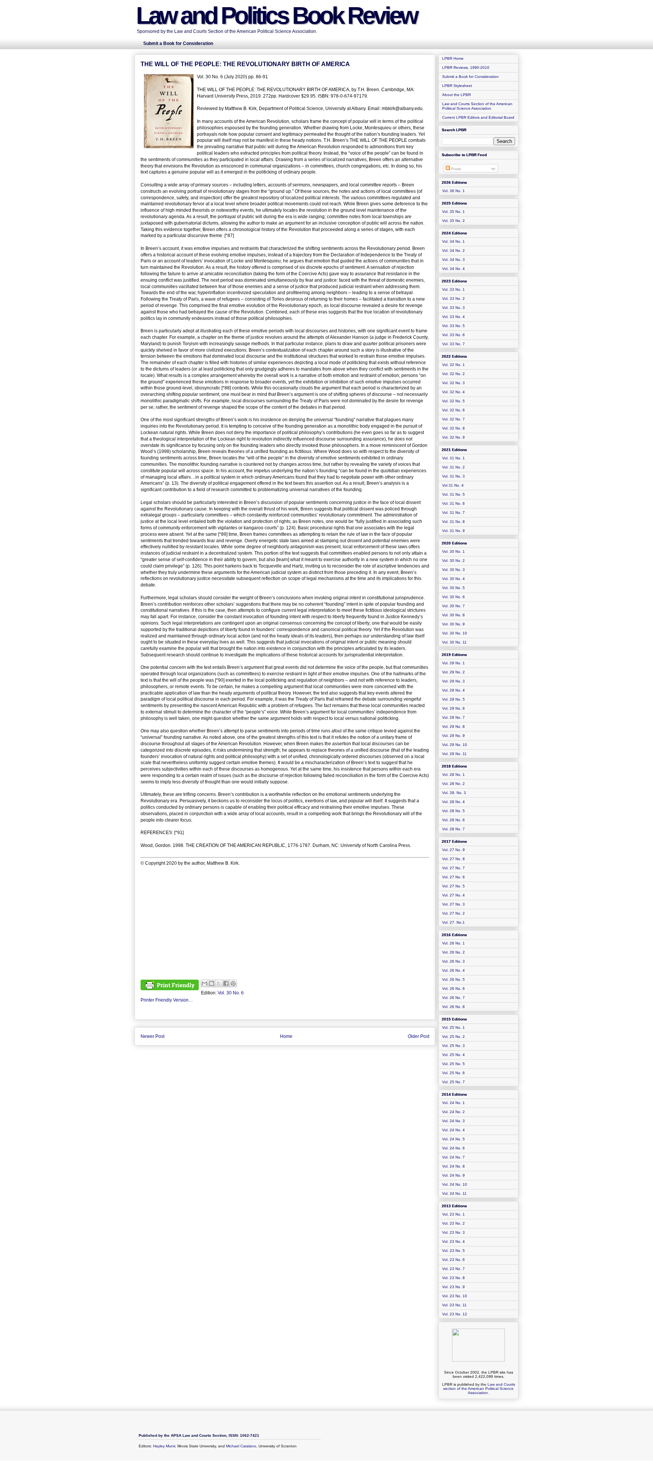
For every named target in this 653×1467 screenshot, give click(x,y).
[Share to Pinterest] (233, 983)
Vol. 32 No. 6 (453, 410)
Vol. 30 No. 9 (453, 624)
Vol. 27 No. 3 (453, 904)
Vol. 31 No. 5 (453, 494)
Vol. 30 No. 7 (453, 606)
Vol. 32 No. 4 (453, 392)
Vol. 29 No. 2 (453, 672)
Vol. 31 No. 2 (453, 467)
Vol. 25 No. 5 (453, 1064)
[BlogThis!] (211, 983)
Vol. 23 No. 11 (454, 1305)
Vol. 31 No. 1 (453, 458)
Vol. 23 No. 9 (453, 1287)
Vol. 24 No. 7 (453, 1157)
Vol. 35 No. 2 (453, 221)
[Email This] (204, 983)
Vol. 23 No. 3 (453, 1232)
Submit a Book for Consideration (470, 76)
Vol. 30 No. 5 (453, 588)
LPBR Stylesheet (457, 86)
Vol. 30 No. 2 (453, 560)
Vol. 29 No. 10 (454, 745)
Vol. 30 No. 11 (454, 642)
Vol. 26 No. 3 (453, 961)
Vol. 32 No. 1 (453, 365)
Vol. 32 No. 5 (453, 401)
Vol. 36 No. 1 (453, 191)
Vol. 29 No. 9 (453, 736)
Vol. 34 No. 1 (453, 241)
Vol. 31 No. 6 (453, 503)
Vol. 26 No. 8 (453, 1007)
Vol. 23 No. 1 (453, 1214)
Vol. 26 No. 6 (453, 988)
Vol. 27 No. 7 (453, 868)
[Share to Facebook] (226, 983)
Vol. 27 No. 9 (453, 850)
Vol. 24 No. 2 (453, 1112)
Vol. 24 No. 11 (454, 1193)
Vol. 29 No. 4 (453, 690)
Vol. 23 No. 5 (453, 1250)
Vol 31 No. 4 (453, 485)
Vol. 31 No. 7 (453, 512)
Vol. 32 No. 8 (453, 428)
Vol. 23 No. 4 (453, 1241)
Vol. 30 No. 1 (453, 551)
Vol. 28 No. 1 (453, 774)
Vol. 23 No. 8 (453, 1278)
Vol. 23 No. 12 (454, 1314)
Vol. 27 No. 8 (453, 859)
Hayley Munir (164, 1446)
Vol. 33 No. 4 (453, 317)
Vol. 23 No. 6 (453, 1260)
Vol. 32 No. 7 (453, 419)
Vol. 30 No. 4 (453, 579)
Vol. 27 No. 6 (453, 877)
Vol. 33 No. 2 (453, 298)
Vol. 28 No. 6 (453, 820)
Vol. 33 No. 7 (453, 344)
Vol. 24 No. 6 (453, 1148)
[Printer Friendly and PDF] (170, 986)
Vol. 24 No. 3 (453, 1121)
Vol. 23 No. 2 (453, 1223)
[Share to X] (219, 983)
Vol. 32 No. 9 (453, 437)
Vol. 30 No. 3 (453, 570)
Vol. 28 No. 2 (453, 784)
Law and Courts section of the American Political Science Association (479, 1388)
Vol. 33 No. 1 (453, 289)
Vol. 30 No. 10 (454, 633)
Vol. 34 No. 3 (453, 259)
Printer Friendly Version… (167, 1000)
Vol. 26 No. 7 (453, 998)
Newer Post (152, 1036)
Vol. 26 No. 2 (453, 952)
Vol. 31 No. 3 (453, 476)
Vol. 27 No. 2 (453, 913)
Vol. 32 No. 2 (453, 374)
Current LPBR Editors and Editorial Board (478, 117)
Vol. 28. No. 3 (454, 793)
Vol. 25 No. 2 (453, 1036)
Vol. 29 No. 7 (453, 717)
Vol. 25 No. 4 (453, 1055)
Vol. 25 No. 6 (453, 1073)
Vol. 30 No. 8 (453, 615)
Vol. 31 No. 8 (453, 521)
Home (286, 1036)
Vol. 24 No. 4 (453, 1130)
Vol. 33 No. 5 (453, 326)
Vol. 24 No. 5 (453, 1139)
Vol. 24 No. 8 (453, 1166)
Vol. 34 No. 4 (453, 269)
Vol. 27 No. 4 (453, 895)
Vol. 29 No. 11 (454, 754)
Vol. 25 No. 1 (453, 1027)
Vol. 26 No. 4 (453, 970)
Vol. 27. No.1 (453, 922)
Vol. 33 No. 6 (453, 335)
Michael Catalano (241, 1446)
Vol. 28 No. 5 (453, 811)
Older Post (418, 1036)
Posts (455, 169)
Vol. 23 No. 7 (453, 1269)
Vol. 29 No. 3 (453, 681)
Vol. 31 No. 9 (453, 531)
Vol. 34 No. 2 (453, 250)
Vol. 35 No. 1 (453, 211)
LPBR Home (453, 58)
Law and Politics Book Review (276, 15)
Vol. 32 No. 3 (453, 383)
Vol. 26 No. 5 (453, 979)
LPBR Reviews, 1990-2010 (465, 67)
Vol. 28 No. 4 (453, 802)
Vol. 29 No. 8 (453, 726)
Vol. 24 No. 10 (454, 1184)
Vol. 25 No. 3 (453, 1046)
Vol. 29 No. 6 (453, 708)
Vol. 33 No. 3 (453, 307)
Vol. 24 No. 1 (453, 1103)
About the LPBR (456, 95)
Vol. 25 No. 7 (453, 1082)
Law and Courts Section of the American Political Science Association (477, 106)
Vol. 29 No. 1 (453, 663)
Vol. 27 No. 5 (453, 886)
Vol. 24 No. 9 (453, 1175)
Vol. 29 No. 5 (453, 699)
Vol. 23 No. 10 (454, 1296)
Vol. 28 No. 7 (453, 829)
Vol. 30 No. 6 (231, 993)
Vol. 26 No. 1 (453, 943)
